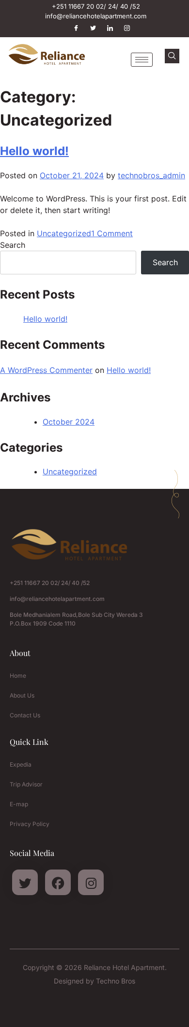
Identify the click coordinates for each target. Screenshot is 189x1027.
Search (12, 245)
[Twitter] (88, 28)
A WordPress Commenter (46, 370)
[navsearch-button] (172, 56)
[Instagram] (122, 28)
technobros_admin (151, 175)
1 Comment (112, 233)
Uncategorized (64, 233)
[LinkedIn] (105, 28)
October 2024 (68, 422)
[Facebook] (71, 28)
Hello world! (34, 151)
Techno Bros (115, 981)
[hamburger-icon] (142, 60)
